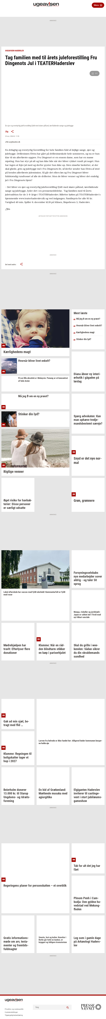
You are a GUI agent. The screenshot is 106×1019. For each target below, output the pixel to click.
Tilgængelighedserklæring (14, 1015)
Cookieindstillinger (11, 1012)
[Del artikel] (12, 131)
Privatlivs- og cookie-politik (14, 1009)
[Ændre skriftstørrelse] (6, 131)
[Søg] (68, 1007)
